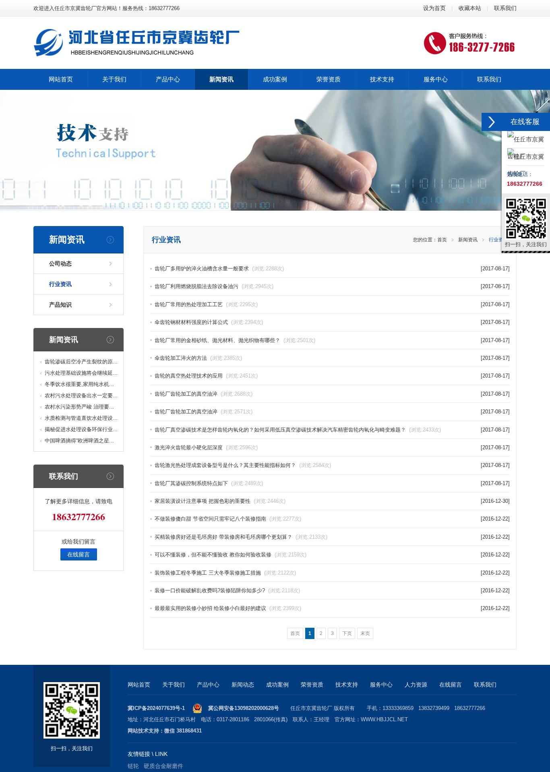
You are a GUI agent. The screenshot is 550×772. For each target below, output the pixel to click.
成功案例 (277, 684)
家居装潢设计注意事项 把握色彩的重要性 (220, 501)
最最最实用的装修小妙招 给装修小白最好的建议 (228, 608)
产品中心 (208, 684)
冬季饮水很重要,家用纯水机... (79, 384)
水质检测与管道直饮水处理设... (81, 418)
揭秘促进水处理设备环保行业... (81, 429)
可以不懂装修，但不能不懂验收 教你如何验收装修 (230, 555)
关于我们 (173, 684)
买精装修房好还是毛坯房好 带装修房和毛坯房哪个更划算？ (241, 537)
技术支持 (346, 684)
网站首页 (139, 684)
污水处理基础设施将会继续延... (81, 373)
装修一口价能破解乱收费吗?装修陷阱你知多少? (227, 590)
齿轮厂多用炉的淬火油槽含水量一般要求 (219, 269)
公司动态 (60, 263)
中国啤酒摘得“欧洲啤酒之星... (79, 441)
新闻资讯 (468, 240)
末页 (365, 633)
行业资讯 (60, 284)
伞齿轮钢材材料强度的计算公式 (209, 322)
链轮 (133, 766)
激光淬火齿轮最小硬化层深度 (206, 447)
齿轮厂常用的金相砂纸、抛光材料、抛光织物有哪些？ (235, 340)
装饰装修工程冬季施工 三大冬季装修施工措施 (225, 573)
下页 (347, 633)
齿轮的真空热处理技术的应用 (206, 376)
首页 (442, 240)
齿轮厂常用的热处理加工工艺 (206, 304)
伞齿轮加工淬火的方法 (198, 358)
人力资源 (416, 684)
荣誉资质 (312, 684)
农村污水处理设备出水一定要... (81, 395)
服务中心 (381, 684)
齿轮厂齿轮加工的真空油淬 (203, 394)
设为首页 (434, 8)
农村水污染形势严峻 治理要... (79, 407)
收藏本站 (470, 8)
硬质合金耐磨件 (163, 766)
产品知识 (60, 304)
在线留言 (78, 554)
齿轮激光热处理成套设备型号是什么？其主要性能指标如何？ (243, 465)
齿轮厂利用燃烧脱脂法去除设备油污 (214, 286)
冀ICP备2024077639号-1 (156, 708)
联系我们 (505, 8)
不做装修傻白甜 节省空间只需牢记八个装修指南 (228, 519)
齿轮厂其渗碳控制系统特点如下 (209, 483)
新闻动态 (243, 684)
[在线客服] (492, 122)
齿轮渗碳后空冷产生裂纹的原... (81, 362)
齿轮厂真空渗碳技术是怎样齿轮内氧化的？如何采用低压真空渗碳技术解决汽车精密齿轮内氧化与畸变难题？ (298, 430)
